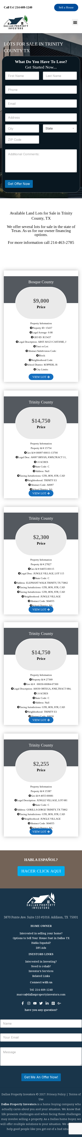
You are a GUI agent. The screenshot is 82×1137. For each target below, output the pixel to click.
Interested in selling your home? (41, 933)
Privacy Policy (56, 1094)
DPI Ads (41, 948)
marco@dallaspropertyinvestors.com (41, 994)
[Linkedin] (47, 1003)
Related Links (41, 976)
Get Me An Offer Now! (41, 1077)
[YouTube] (35, 1003)
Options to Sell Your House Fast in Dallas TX (41, 938)
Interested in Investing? (41, 961)
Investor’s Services (41, 971)
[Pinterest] (53, 1003)
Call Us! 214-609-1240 (18, 7)
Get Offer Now (19, 184)
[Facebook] (22, 1003)
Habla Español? (41, 943)
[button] (75, 22)
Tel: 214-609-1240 (41, 989)
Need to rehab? (41, 966)
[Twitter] (41, 1003)
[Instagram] (29, 1003)
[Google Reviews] (59, 1003)
